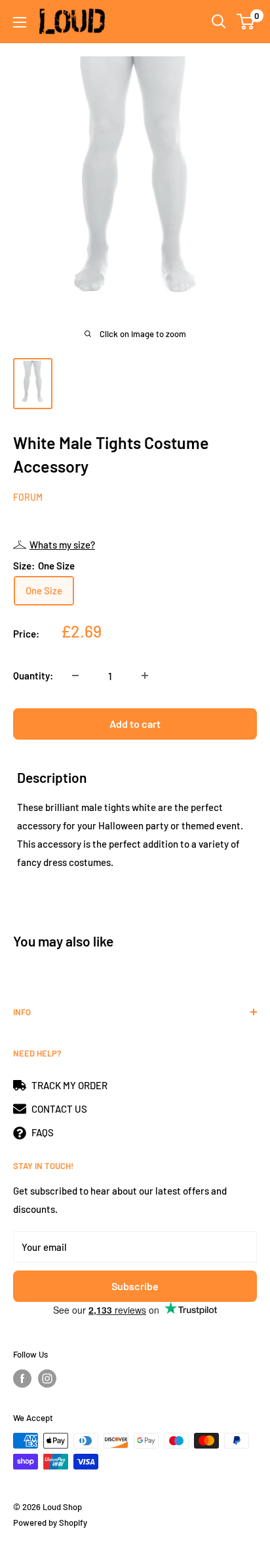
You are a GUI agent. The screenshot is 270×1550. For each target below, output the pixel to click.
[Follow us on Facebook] (22, 1378)
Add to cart (135, 723)
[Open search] (219, 21)
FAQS (42, 1132)
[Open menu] (19, 22)
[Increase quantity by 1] (145, 675)
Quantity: (33, 675)
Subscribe (135, 1286)
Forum (28, 497)
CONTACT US (59, 1109)
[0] (246, 21)
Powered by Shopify (50, 1522)
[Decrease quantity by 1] (75, 675)
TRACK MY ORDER (69, 1085)
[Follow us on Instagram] (47, 1378)
